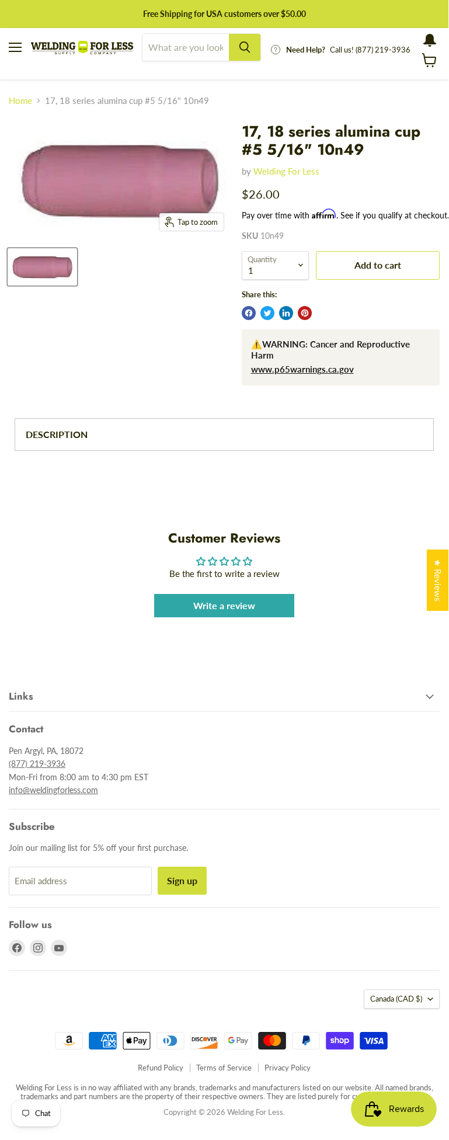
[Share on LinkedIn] (286, 313)
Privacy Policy (287, 1067)
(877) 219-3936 (37, 764)
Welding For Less (286, 171)
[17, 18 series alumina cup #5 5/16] (42, 267)
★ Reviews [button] (438, 580)
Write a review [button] (224, 605)
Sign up (182, 880)
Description (57, 434)
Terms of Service (224, 1067)
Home (20, 101)
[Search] (244, 47)
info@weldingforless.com (53, 790)
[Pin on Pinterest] (305, 313)
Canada (396, 998)
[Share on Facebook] (249, 313)
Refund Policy (160, 1067)
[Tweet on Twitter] (267, 313)
